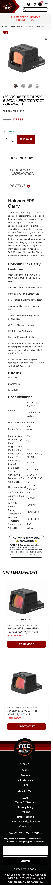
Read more (26, 644)
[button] (46, 4)
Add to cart (26, 139)
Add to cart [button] (26, 726)
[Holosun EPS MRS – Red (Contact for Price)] (26, 683)
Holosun (29, 26)
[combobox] (35, 9)
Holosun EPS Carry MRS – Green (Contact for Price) (23, 630)
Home (4, 26)
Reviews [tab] (19, 186)
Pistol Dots (40, 26)
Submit (25, 861)
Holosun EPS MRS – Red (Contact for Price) (22, 712)
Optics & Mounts (16, 26)
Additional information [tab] (21, 171)
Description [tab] (21, 158)
